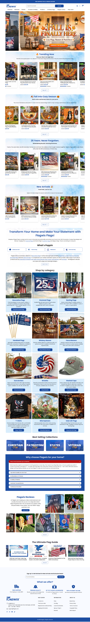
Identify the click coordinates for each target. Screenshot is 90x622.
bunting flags (75, 256)
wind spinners (55, 259)
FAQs (55, 601)
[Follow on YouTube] (12, 612)
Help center (70, 9)
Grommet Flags (45, 300)
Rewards (56, 610)
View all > (45, 534)
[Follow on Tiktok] (14, 612)
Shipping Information (43, 608)
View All (44, 90)
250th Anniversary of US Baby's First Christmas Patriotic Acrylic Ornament (33, 217)
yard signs (64, 259)
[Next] (81, 551)
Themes (23, 9)
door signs (34, 259)
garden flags (68, 256)
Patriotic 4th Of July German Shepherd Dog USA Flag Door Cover (13, 217)
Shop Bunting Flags (71, 309)
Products (42, 9)
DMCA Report (73, 610)
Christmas (9, 9)
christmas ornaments (25, 259)
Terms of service (73, 605)
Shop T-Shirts (18, 430)
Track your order (42, 603)
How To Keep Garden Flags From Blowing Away (59, 559)
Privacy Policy (73, 603)
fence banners (41, 259)
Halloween (16, 9)
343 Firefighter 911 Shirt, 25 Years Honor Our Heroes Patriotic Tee (13, 172)
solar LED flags (27, 257)
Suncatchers (18, 381)
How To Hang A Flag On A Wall (78, 558)
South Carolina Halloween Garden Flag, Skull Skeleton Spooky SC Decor (50, 127)
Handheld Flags (18, 340)
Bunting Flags (71, 300)
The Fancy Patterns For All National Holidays (40, 559)
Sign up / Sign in (57, 608)
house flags (62, 256)
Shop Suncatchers (18, 390)
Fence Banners (71, 340)
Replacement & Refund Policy (45, 605)
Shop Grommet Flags (45, 309)
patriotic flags (46, 241)
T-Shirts (19, 421)
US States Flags (51, 9)
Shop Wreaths (45, 390)
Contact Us (40, 601)
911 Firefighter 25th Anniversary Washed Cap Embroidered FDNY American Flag (33, 173)
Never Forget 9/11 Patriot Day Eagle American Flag (20, 82)
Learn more (25, 510)
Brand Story (72, 601)
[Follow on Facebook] (7, 612)
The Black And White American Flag (20, 559)
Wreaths (45, 381)
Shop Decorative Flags (18, 309)
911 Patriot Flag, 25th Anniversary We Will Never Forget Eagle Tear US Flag (53, 173)
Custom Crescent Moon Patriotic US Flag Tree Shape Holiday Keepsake (73, 217)
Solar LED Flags (71, 421)
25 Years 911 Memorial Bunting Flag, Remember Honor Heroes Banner (72, 173)
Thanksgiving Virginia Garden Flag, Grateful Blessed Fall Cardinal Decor (71, 127)
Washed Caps (71, 381)
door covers (48, 259)
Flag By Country (61, 9)
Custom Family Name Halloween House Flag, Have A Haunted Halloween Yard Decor (53, 217)
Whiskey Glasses (45, 340)
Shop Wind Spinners (45, 430)
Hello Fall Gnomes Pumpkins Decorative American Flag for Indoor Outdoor (31, 127)
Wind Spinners (45, 421)
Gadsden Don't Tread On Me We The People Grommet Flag (40, 82)
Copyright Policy (73, 608)
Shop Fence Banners (71, 349)
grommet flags (14, 257)
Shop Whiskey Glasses (45, 349)
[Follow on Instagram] (9, 612)
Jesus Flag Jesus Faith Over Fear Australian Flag (80, 82)
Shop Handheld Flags (19, 349)
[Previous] (8, 551)
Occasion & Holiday (32, 9)
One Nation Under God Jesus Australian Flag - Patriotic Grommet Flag (60, 83)
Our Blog (56, 603)
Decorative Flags (18, 300)
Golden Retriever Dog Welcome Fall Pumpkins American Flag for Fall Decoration (12, 127)
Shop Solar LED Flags (71, 430)
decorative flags (36, 256)
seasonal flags (29, 241)
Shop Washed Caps (71, 390)
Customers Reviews (58, 605)
